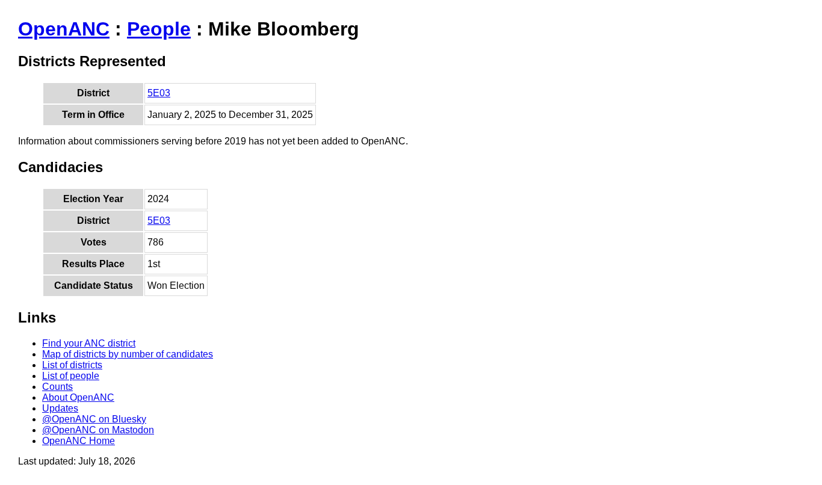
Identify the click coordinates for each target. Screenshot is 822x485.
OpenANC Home (78, 441)
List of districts (72, 365)
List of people (70, 376)
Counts (57, 387)
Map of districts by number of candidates (127, 354)
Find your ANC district (88, 343)
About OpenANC (78, 397)
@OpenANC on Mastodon (98, 430)
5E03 (158, 93)
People (159, 29)
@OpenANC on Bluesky (94, 419)
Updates (60, 408)
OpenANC (64, 29)
